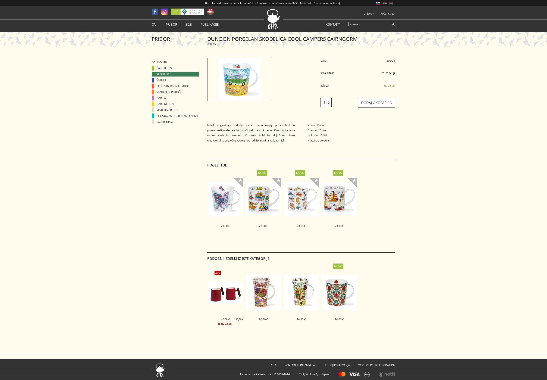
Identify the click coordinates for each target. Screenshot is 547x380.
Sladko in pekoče (168, 92)
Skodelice (163, 74)
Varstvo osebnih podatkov (376, 365)
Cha (273, 365)
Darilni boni (165, 104)
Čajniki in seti (166, 68)
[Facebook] (156, 12)
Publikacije (209, 24)
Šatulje (161, 80)
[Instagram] (166, 12)
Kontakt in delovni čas (300, 365)
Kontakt (333, 24)
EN (391, 3)
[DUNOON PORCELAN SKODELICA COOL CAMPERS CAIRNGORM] (239, 79)
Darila (161, 98)
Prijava (369, 13)
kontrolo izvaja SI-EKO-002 (196, 12)
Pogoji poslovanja (337, 365)
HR (384, 3)
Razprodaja (164, 122)
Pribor (171, 24)
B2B (189, 24)
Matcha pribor (167, 110)
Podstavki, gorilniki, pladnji (177, 116)
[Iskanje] (393, 24)
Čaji (154, 24)
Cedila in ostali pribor (173, 86)
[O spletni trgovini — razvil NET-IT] (387, 374)
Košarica (386, 13)
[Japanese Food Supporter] (210, 12)
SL (378, 3)
